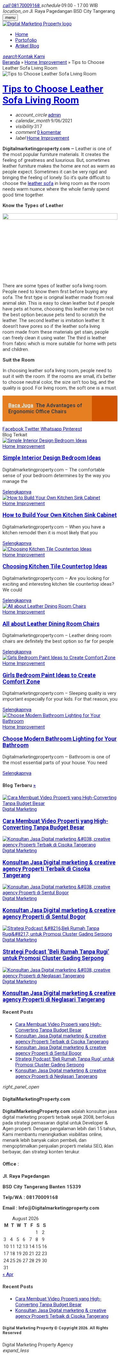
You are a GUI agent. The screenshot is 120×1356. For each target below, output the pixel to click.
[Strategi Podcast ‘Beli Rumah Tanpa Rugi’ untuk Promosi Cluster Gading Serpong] (60, 934)
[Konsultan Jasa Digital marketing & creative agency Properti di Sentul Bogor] (60, 893)
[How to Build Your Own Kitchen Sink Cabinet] (51, 498)
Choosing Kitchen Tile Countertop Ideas (55, 566)
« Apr (8, 1274)
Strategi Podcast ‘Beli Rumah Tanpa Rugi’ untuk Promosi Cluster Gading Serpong (56, 955)
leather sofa (40, 183)
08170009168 (22, 5)
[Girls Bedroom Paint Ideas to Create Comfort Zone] (59, 658)
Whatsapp (52, 429)
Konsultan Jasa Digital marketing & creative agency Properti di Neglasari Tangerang (59, 996)
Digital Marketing (20, 809)
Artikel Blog (27, 46)
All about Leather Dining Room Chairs (51, 624)
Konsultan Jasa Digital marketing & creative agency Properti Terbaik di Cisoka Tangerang (59, 869)
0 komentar (49, 132)
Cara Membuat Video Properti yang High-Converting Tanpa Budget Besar (55, 824)
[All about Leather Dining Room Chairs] (44, 606)
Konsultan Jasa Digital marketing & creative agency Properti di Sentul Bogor (59, 913)
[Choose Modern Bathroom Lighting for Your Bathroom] (60, 721)
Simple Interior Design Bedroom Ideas (52, 458)
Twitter (33, 429)
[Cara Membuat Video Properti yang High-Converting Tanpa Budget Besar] (60, 803)
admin (54, 115)
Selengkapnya (17, 492)
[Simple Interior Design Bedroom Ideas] (45, 440)
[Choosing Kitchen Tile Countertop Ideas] (47, 549)
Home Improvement (48, 138)
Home (21, 34)
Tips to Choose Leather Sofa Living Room (53, 94)
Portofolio (26, 40)
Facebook (14, 429)
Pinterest (72, 429)
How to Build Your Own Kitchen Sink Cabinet (60, 515)
